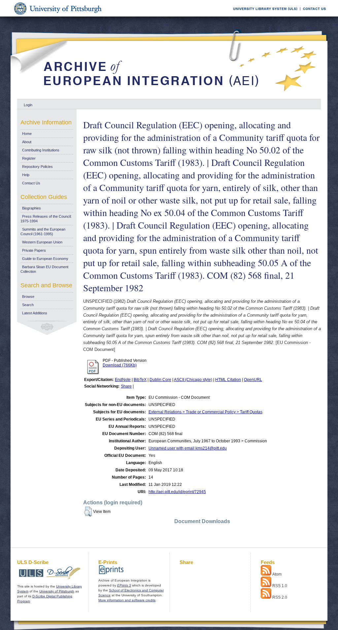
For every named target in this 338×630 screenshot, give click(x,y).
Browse (28, 297)
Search (28, 305)
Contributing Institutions (40, 150)
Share (126, 386)
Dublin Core (160, 379)
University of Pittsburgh (56, 591)
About (26, 142)
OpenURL (253, 379)
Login (28, 105)
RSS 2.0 (279, 597)
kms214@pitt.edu (211, 448)
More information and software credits (126, 600)
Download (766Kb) (120, 365)
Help (25, 175)
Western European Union (42, 242)
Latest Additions (34, 313)
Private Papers (34, 250)
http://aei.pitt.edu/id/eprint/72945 (177, 491)
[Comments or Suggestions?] (312, 15)
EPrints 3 (124, 585)
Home (27, 134)
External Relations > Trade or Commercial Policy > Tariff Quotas (205, 412)
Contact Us (31, 183)
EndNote (123, 379)
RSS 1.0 (279, 585)
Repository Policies (37, 167)
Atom (277, 574)
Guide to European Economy (45, 259)
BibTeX (140, 379)
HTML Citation (228, 379)
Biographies (31, 208)
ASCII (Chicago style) (193, 379)
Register (29, 158)
